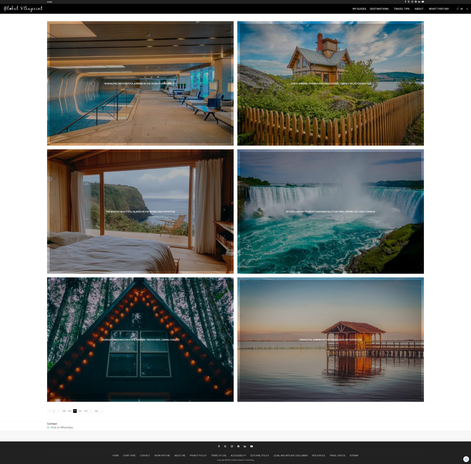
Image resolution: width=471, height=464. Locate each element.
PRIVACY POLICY (198, 456)
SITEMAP (354, 456)
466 (96, 411)
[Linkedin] (419, 2)
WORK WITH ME (162, 456)
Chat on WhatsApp (61, 428)
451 (80, 411)
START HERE (129, 456)
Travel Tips (401, 8)
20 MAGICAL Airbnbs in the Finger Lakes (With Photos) (330, 339)
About (419, 8)
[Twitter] (409, 2)
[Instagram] (412, 2)
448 (64, 411)
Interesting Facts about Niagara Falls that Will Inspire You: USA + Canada (330, 211)
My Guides (359, 8)
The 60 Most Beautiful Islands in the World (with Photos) (140, 211)
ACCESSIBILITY (238, 456)
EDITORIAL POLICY (259, 456)
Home (49, 2)
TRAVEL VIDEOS (337, 456)
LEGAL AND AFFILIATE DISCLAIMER (291, 456)
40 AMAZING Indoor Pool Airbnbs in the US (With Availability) (140, 83)
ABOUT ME (180, 456)
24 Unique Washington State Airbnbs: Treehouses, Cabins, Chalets (140, 339)
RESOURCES (318, 456)
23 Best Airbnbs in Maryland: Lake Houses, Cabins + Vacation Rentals (330, 83)
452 (85, 411)
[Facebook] (405, 2)
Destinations (379, 8)
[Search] (467, 9)
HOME (116, 456)
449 (69, 411)
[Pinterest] (416, 2)
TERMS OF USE (218, 456)
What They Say (439, 8)
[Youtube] (423, 2)
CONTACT (145, 456)
